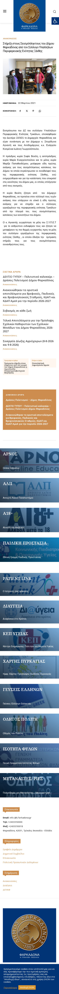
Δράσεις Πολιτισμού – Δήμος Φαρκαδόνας (29, 400)
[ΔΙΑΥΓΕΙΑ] (29, 612)
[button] (55, 21)
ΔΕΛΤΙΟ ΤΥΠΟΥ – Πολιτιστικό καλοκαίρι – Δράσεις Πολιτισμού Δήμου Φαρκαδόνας (28, 278)
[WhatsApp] (40, 111)
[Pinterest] (33, 111)
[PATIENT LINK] (29, 584)
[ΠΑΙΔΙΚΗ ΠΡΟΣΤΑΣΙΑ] (29, 549)
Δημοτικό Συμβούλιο (13, 853)
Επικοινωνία (11, 809)
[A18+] (29, 520)
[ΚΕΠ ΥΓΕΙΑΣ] (29, 639)
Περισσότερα (10, 987)
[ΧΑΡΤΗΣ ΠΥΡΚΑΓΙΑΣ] (29, 667)
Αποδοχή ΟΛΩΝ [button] (27, 987)
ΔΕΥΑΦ (6, 889)
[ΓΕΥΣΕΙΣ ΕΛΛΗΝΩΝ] (29, 696)
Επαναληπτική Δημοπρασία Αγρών (40, 364)
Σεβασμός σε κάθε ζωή (17, 310)
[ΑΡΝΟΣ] (29, 460)
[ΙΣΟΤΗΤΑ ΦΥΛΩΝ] (29, 755)
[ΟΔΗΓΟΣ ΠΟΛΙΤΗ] (29, 726)
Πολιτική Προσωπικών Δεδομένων (20, 862)
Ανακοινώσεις (10, 38)
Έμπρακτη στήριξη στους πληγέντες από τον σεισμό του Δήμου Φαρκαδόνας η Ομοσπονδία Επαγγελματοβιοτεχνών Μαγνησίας (15, 368)
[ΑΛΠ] (29, 490)
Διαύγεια (7, 885)
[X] (27, 111)
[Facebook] (20, 111)
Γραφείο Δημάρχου (12, 849)
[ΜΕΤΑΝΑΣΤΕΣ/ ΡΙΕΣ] (29, 785)
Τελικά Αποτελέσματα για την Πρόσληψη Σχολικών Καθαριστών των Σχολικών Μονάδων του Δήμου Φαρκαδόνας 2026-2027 (28, 326)
